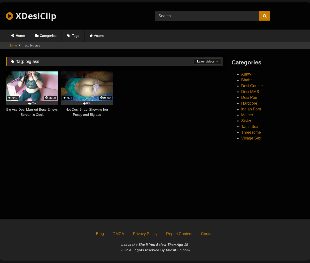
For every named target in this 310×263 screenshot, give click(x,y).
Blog (100, 234)
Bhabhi (247, 80)
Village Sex (251, 138)
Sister (246, 121)
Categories (48, 36)
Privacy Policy (145, 234)
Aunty (246, 74)
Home (20, 36)
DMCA (118, 234)
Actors (99, 36)
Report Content (179, 234)
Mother (247, 115)
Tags (75, 36)
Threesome (251, 132)
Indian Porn (251, 109)
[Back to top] (295, 248)
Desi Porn (249, 97)
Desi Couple (252, 86)
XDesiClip (34, 16)
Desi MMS (250, 92)
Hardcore (249, 103)
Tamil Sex (249, 126)
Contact (207, 234)
